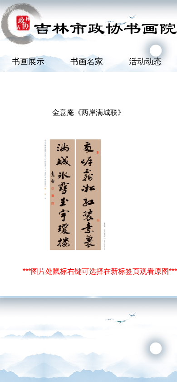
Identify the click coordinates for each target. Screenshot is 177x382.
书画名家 (86, 61)
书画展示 (28, 61)
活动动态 (145, 61)
